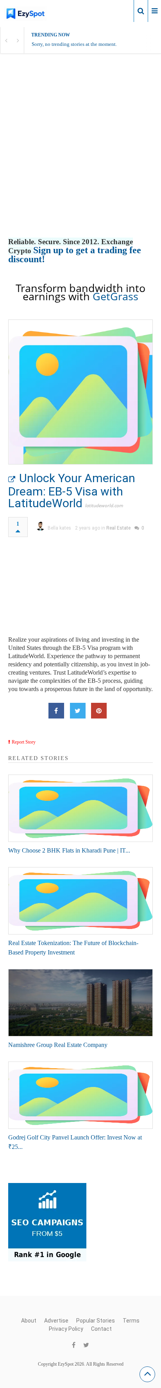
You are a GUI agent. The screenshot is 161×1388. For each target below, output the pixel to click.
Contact (101, 1329)
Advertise (56, 1320)
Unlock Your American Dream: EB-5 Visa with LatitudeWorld (71, 490)
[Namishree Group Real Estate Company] (81, 1002)
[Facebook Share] (56, 710)
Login (121, 10)
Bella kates (59, 528)
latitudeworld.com (104, 505)
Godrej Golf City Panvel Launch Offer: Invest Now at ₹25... (75, 1142)
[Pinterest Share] (99, 710)
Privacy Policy (66, 1329)
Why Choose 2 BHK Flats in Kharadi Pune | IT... (69, 850)
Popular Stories (95, 1320)
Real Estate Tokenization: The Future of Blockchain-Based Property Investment (73, 948)
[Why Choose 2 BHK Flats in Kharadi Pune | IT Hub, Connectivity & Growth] (81, 808)
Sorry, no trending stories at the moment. (74, 44)
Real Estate (118, 528)
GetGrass (115, 296)
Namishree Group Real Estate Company (57, 1044)
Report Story (24, 742)
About (28, 1320)
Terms (131, 1320)
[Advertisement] (80, 153)
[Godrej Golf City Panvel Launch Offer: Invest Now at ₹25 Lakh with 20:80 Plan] (81, 1095)
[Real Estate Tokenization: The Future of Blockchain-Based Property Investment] (81, 900)
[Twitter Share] (78, 710)
